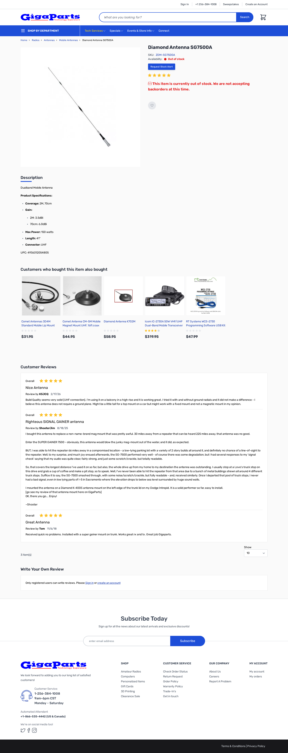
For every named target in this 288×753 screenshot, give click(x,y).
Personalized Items (133, 681)
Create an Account (256, 4)
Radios (35, 40)
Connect (164, 30)
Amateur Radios (131, 671)
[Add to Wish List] (152, 105)
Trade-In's (169, 691)
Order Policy (170, 681)
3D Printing (128, 691)
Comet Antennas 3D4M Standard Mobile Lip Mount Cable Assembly (38, 325)
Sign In (185, 4)
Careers (214, 676)
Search (244, 17)
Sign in (89, 583)
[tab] (32, 179)
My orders (255, 676)
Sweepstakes (231, 4)
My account (256, 671)
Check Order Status (175, 671)
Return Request (173, 676)
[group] (160, 75)
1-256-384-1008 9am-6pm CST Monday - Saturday (49, 698)
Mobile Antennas (68, 40)
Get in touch (171, 696)
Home (24, 40)
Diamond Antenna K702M (119, 321)
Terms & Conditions (233, 746)
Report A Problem (220, 681)
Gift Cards (127, 686)
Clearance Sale (130, 696)
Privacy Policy (256, 746)
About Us (215, 671)
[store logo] (50, 17)
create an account (109, 583)
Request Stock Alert (161, 66)
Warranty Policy (173, 686)
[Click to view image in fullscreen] (80, 107)
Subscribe (187, 641)
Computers (128, 676)
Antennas (49, 40)
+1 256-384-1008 (206, 4)
